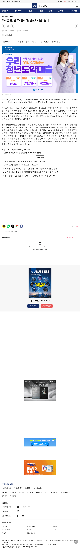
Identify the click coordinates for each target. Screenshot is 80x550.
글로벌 (60, 11)
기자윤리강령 (54, 492)
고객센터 (4, 496)
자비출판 (59, 1)
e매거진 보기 (46, 306)
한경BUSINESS (9, 16)
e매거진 (70, 1)
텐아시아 (30, 530)
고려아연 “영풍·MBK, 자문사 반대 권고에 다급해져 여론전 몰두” (30, 168)
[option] (40, 390)
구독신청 (33, 306)
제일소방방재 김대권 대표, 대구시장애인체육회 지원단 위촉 (29, 175)
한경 (6, 488)
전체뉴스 (5, 11)
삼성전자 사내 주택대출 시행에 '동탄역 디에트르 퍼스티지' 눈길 (31, 172)
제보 (65, 1)
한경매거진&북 (6, 1)
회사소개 (4, 492)
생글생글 (56, 530)
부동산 (40, 11)
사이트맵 (13, 496)
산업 (50, 11)
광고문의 (21, 492)
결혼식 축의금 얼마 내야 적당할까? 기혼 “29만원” (24, 161)
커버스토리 (18, 11)
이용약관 (30, 492)
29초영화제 (31, 533)
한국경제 (4, 526)
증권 (30, 11)
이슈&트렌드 (73, 11)
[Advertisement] (40, 346)
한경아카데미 (6, 530)
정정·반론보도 (65, 492)
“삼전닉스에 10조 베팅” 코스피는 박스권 (20, 165)
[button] (76, 1)
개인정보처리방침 (41, 492)
